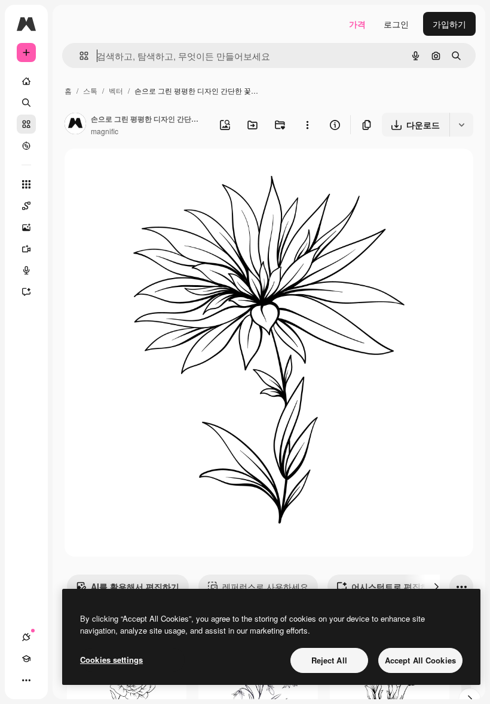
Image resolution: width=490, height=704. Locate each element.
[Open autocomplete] (79, 55)
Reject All (329, 660)
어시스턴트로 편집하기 (394, 586)
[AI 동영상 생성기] (26, 248)
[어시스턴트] (26, 291)
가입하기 (449, 24)
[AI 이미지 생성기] (26, 227)
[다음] (436, 586)
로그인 (396, 24)
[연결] (26, 637)
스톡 (90, 90)
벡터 (116, 90)
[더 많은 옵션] (307, 125)
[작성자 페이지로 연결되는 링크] (75, 125)
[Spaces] (26, 205)
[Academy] (26, 658)
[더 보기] (26, 680)
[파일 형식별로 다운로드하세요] (461, 125)
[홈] (26, 81)
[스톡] (26, 124)
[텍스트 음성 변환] (26, 270)
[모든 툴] (26, 184)
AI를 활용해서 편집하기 (135, 586)
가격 (357, 24)
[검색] (26, 102)
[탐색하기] (26, 145)
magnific (104, 131)
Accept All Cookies (420, 660)
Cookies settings (111, 659)
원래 (133, 171)
